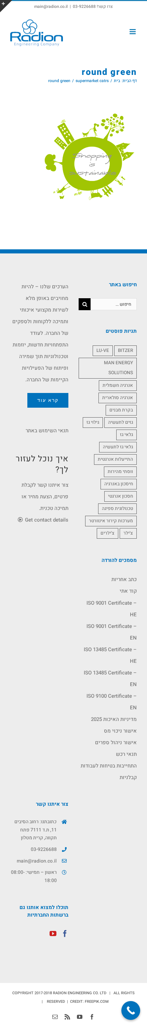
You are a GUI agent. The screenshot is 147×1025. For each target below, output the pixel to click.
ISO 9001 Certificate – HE (111, 608)
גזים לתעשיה (120, 422)
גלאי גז (126, 434)
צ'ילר (128, 533)
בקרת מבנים (121, 410)
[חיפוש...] (114, 303)
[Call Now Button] (130, 1010)
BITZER (125, 350)
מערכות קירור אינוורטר (111, 520)
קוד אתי (128, 591)
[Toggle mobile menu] (133, 31)
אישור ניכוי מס (120, 731)
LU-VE (102, 350)
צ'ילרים (108, 533)
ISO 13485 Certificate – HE (110, 655)
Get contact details (46, 520)
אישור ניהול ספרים (116, 742)
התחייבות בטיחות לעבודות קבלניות (109, 771)
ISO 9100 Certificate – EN (111, 701)
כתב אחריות (124, 579)
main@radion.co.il (51, 6)
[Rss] (67, 1017)
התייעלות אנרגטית (115, 459)
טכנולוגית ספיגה (117, 508)
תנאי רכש (126, 754)
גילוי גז (92, 422)
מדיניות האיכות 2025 (114, 719)
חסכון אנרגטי (120, 496)
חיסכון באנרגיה (118, 484)
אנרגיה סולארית (117, 397)
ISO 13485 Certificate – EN (110, 678)
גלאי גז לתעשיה (118, 447)
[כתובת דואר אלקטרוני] (55, 1017)
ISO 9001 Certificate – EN (111, 632)
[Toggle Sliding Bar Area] (6, 6)
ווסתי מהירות (120, 471)
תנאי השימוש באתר (47, 430)
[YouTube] (53, 933)
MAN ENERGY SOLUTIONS (118, 367)
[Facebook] (65, 933)
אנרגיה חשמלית (118, 385)
